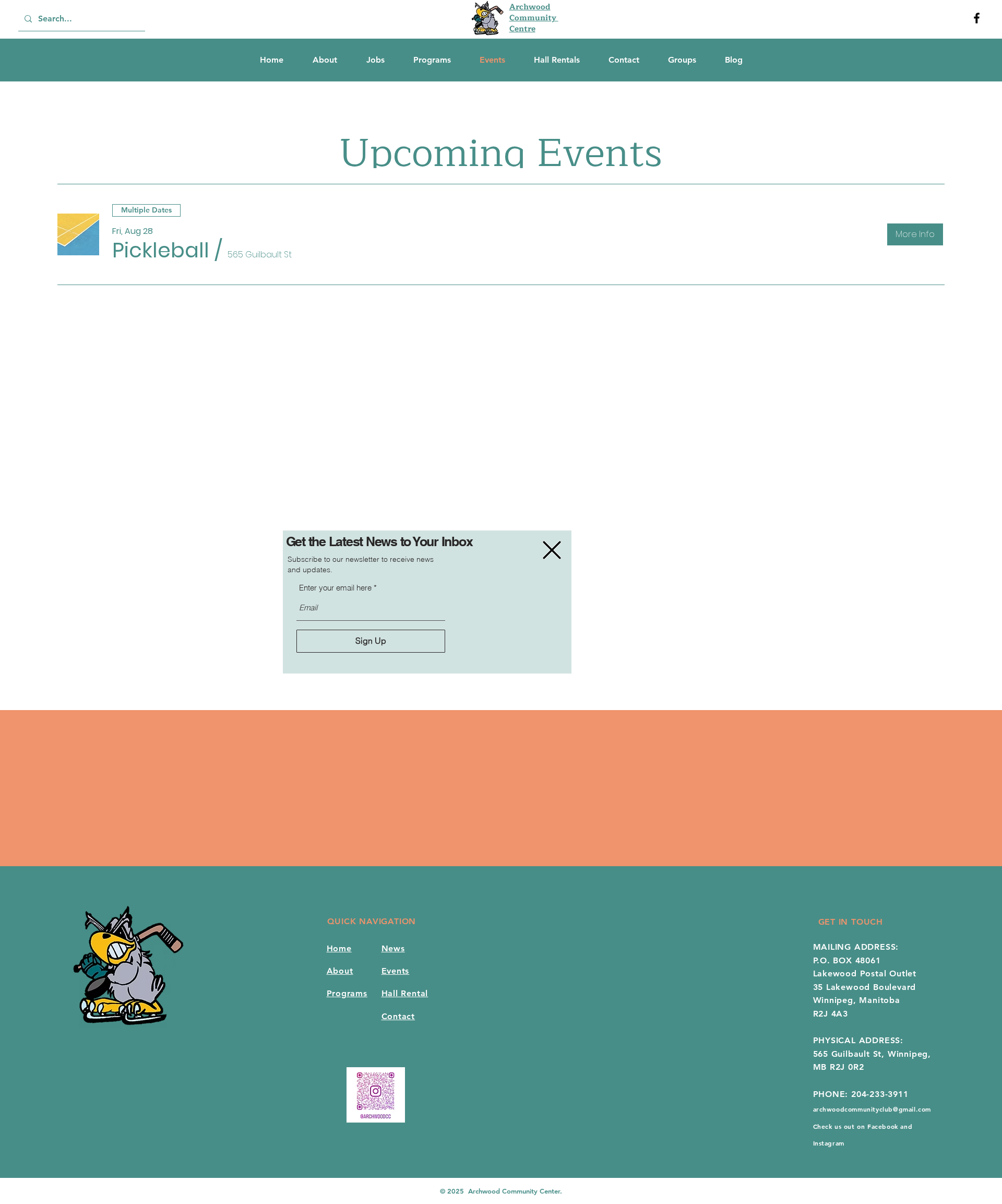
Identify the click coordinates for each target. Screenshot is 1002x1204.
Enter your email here (335, 588)
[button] (552, 550)
